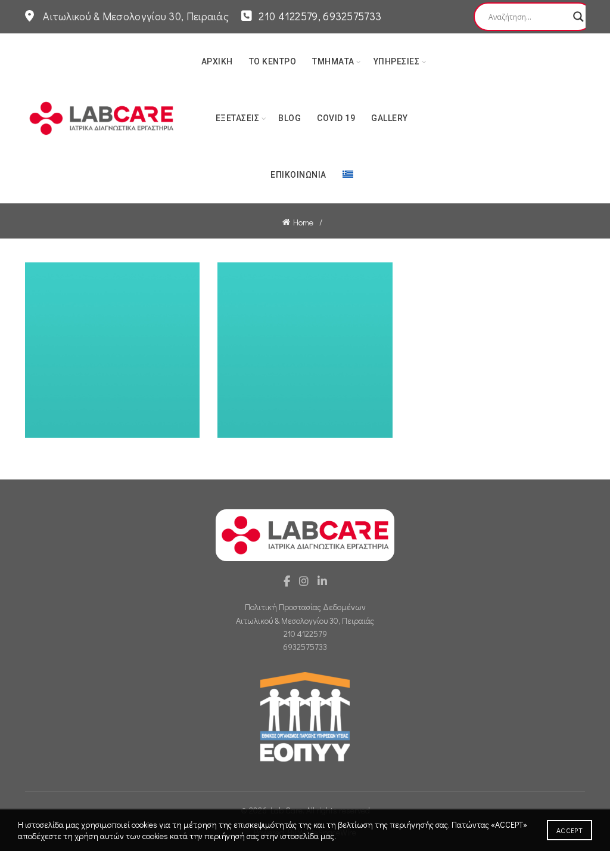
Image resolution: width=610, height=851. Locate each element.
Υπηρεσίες (397, 61)
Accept (569, 830)
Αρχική (217, 61)
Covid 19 (336, 118)
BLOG (289, 118)
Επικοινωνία (298, 175)
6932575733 (305, 646)
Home (303, 222)
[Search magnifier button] (578, 16)
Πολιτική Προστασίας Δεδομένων (305, 606)
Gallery (389, 118)
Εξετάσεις (238, 118)
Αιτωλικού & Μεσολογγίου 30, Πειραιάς (305, 620)
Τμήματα (333, 61)
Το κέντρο (273, 61)
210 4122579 (305, 633)
